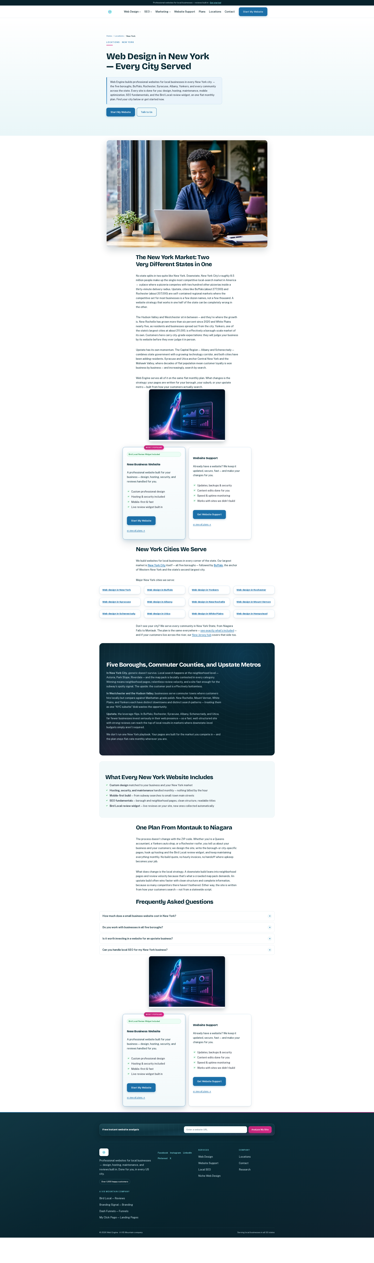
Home (109, 36)
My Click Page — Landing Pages (118, 1217)
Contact (244, 1163)
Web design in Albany (159, 601)
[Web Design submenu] (140, 11)
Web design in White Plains (208, 613)
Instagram (175, 1153)
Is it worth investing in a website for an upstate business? (137, 938)
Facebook (163, 1153)
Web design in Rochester (251, 590)
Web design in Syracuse (116, 601)
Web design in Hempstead (252, 613)
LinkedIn (187, 1153)
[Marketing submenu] (170, 11)
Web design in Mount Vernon (254, 601)
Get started (215, 2)
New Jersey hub (201, 634)
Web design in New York (116, 590)
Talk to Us (146, 112)
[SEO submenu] (151, 11)
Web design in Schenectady (118, 613)
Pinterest (163, 1158)
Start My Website (253, 11)
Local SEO (204, 1169)
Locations (119, 36)
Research (245, 1169)
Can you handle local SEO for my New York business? (135, 949)
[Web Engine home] (110, 11)
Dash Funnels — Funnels (113, 1211)
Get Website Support (209, 514)
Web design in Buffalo (160, 590)
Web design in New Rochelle (208, 601)
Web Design (205, 1156)
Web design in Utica (158, 613)
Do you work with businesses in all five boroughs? (132, 927)
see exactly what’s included (217, 630)
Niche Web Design (209, 1175)
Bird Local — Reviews (112, 1198)
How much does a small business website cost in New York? (139, 915)
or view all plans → (136, 530)
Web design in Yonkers (205, 590)
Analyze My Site (260, 1129)
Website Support (208, 1163)
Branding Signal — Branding (116, 1204)
